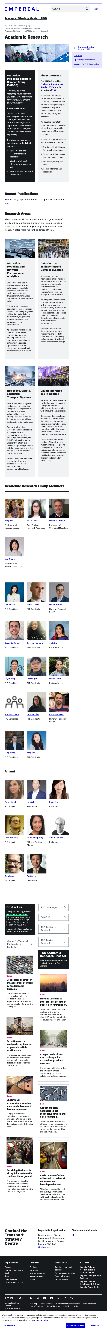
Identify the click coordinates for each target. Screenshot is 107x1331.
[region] (53, 1321)
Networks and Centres (65, 1273)
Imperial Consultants (89, 1287)
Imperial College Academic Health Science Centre (87, 1270)
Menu (96, 9)
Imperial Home (10, 26)
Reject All (95, 1325)
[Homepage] (26, 9)
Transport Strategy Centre (18, 911)
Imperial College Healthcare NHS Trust (90, 1282)
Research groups (24, 26)
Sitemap (33, 1303)
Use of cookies (36, 1306)
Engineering (35, 1267)
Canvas (8, 1267)
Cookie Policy (42, 1320)
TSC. (54, 90)
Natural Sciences (37, 1273)
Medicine (34, 1270)
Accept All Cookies (75, 1325)
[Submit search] (87, 8)
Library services (12, 1279)
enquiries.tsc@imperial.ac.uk (19, 929)
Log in (75, 1306)
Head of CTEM (47, 87)
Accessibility (46, 1303)
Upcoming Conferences (84, 59)
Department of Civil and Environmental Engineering (18, 915)
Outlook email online (14, 1282)
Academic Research (40, 31)
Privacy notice (89, 1303)
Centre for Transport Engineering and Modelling (23, 28)
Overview (78, 55)
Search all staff (62, 1279)
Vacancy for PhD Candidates (86, 64)
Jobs (7, 1276)
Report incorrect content (58, 1306)
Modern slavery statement (68, 1303)
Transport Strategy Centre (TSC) (26, 18)
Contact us (44, 1247)
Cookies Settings (11, 1325)
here (7, 203)
